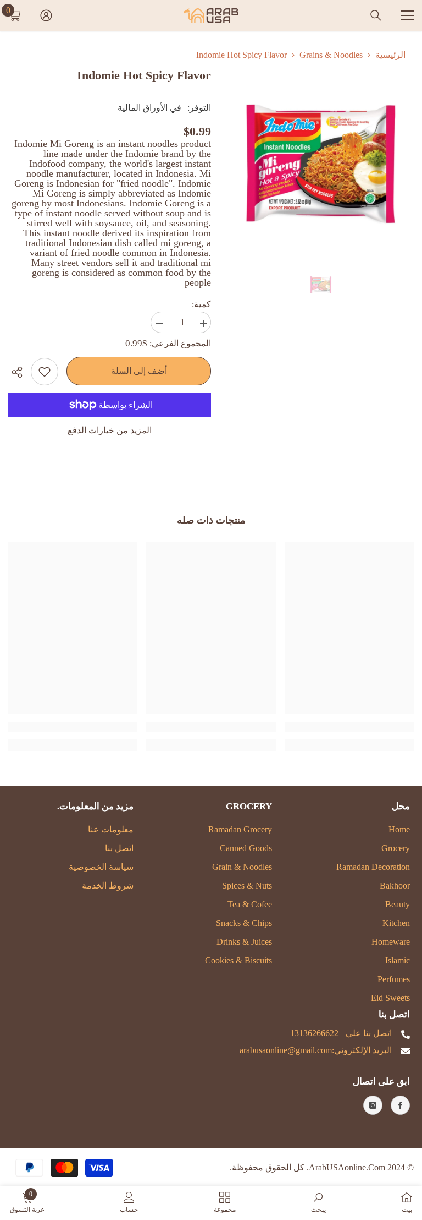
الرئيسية (390, 54)
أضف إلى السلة (139, 370)
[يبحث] (375, 15)
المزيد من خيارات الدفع (110, 430)
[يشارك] (19, 372)
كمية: (201, 304)
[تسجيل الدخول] (46, 15)
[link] (349, 727)
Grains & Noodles (331, 54)
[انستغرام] (372, 1105)
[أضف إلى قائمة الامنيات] (44, 371)
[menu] (407, 15)
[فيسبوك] (400, 1105)
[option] (320, 160)
